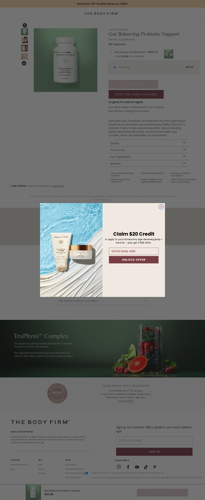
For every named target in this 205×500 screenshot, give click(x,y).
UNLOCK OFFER (133, 260)
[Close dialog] (161, 206)
